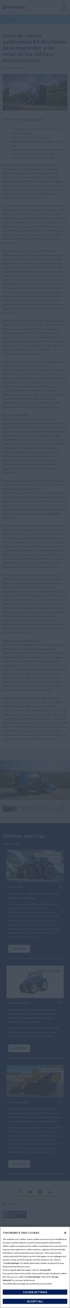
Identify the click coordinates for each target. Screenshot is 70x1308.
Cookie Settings (35, 1292)
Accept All (35, 1301)
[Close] (65, 1233)
